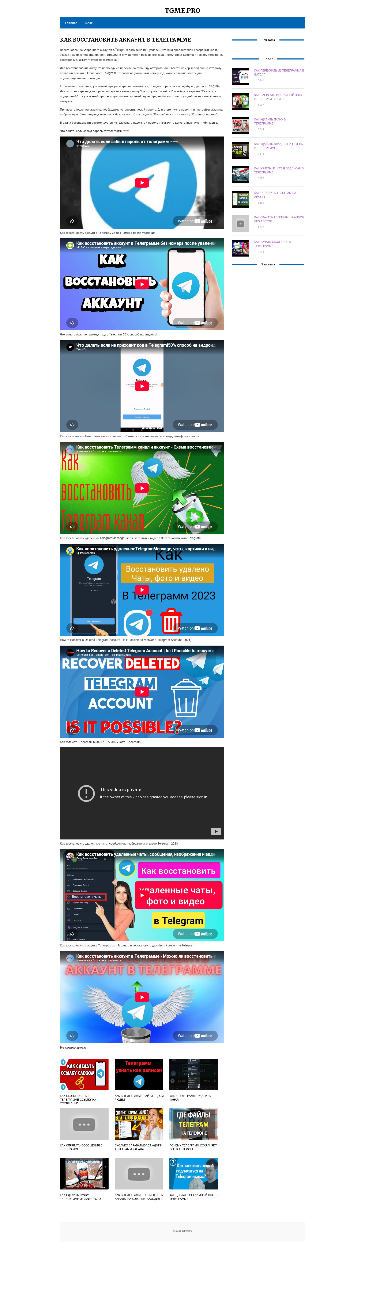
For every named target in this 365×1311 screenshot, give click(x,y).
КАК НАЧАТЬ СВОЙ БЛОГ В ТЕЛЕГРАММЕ (272, 244)
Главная (71, 22)
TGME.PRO (182, 11)
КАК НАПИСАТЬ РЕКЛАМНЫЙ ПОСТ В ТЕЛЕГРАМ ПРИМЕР (278, 97)
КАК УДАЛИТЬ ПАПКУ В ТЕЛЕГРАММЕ (270, 121)
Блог (89, 22)
